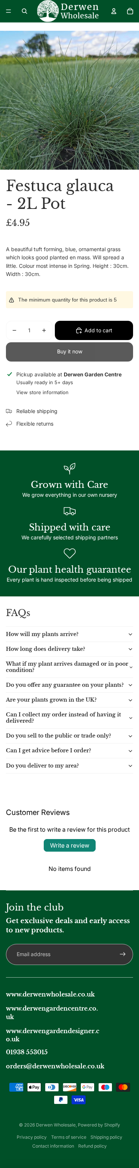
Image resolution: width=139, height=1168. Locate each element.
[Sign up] (123, 954)
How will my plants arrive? (42, 634)
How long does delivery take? (45, 649)
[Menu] (8, 11)
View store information (42, 392)
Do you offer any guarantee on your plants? (65, 685)
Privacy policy (32, 1137)
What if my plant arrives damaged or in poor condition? (67, 666)
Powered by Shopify (99, 1125)
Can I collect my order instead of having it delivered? (63, 717)
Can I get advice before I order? (48, 750)
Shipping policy (106, 1137)
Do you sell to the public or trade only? (58, 735)
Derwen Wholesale (56, 1125)
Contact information (53, 1146)
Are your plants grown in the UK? (51, 699)
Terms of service (68, 1137)
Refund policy (92, 1146)
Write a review (69, 845)
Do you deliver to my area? (42, 765)
